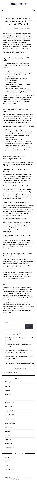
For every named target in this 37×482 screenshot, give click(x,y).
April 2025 (8, 439)
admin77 (7, 457)
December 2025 (10, 411)
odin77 (11, 42)
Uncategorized (9, 469)
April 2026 (8, 394)
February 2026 (9, 402)
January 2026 (9, 406)
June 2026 (8, 386)
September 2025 (10, 423)
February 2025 (9, 447)
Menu (33, 10)
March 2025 (8, 443)
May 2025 (8, 435)
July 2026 (8, 382)
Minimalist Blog (28, 478)
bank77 (7, 461)
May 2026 (8, 390)
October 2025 (9, 419)
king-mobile (18, 3)
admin (28, 28)
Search (6, 322)
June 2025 (8, 431)
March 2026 (8, 398)
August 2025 (9, 427)
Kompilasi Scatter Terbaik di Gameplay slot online (19, 363)
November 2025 (10, 415)
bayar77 (7, 465)
